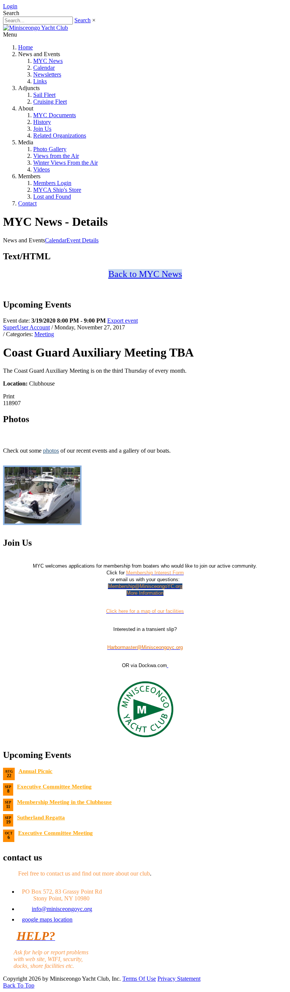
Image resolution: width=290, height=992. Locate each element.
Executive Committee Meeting (54, 787)
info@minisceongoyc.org (62, 909)
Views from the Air (56, 156)
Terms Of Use (139, 978)
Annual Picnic (35, 771)
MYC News (48, 61)
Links (40, 81)
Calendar (44, 67)
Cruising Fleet (50, 101)
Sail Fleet (44, 95)
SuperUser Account (26, 327)
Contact (27, 203)
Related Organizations (59, 135)
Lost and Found (52, 196)
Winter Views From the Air (65, 162)
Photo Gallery (49, 149)
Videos (41, 169)
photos (51, 450)
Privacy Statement (179, 978)
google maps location (47, 919)
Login (10, 6)
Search (82, 20)
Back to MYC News (145, 274)
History (42, 122)
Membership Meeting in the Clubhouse (64, 802)
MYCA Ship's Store (57, 190)
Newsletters (47, 74)
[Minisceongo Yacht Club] (35, 27)
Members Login (52, 183)
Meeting (44, 334)
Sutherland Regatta (41, 817)
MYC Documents (54, 115)
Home (25, 47)
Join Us (42, 129)
